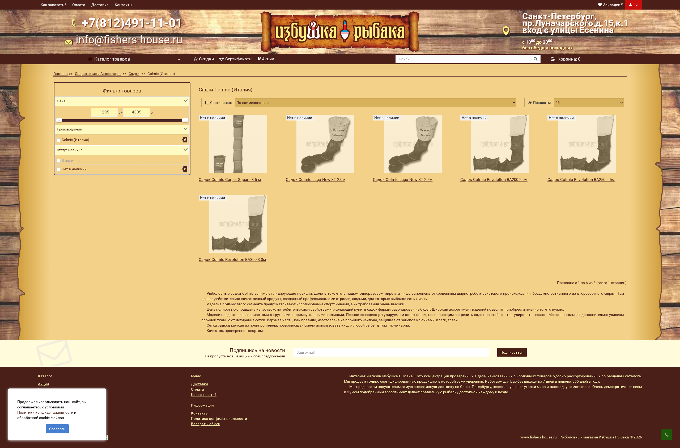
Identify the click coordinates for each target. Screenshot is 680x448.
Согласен (57, 429)
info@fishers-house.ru (129, 39)
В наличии (71, 160)
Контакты (123, 5)
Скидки (206, 58)
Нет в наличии (74, 169)
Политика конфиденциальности (219, 418)
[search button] (535, 59)
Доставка (100, 5)
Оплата (78, 5)
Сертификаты (238, 58)
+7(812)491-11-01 (132, 23)
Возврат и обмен (205, 424)
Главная (60, 73)
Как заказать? (53, 5)
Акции (268, 58)
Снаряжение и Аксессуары (98, 73)
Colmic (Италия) (75, 140)
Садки (134, 73)
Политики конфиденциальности (45, 412)
